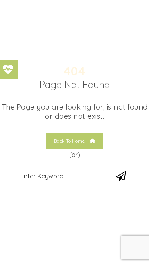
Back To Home (70, 141)
